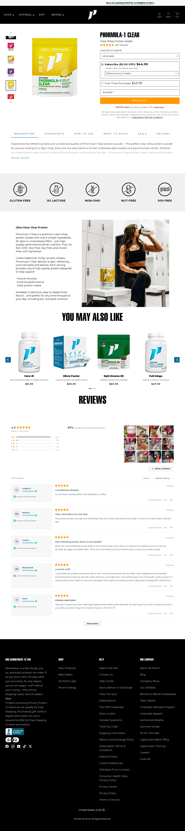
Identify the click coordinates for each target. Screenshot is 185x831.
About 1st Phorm (150, 668)
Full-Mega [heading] (155, 376)
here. (8, 698)
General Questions (110, 720)
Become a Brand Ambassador (158, 694)
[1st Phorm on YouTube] (18, 746)
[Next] (177, 360)
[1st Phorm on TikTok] (24, 746)
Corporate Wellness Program (157, 707)
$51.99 (29, 384)
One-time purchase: (123, 83)
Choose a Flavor (110, 50)
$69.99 (71, 384)
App (42, 14)
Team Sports (147, 700)
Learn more (159, 107)
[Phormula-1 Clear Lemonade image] (11, 85)
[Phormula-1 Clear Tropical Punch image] (11, 47)
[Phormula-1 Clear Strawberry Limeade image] (11, 98)
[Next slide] (10, 101)
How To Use (84, 134)
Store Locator (107, 713)
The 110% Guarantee (111, 707)
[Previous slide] (10, 33)
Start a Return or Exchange (115, 687)
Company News (149, 681)
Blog (143, 674)
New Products (67, 668)
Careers (144, 752)
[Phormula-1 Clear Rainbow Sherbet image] (11, 60)
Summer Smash (150, 726)
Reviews (164, 134)
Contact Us (106, 674)
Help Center (106, 681)
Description (24, 134)
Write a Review (164, 469)
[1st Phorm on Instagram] (12, 746)
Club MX (145, 759)
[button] (114, 45)
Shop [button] (8, 14)
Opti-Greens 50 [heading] (114, 376)
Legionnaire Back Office (154, 739)
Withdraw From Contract (114, 769)
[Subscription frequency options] (139, 73)
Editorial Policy (108, 756)
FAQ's (142, 134)
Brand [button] (57, 14)
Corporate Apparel (151, 713)
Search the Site (108, 668)
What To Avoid (115, 134)
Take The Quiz (108, 694)
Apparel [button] (25, 14)
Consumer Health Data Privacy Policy (113, 778)
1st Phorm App (67, 681)
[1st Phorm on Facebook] (7, 746)
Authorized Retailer (152, 720)
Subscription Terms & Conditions (147, 117)
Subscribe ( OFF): (126, 64)
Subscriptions (107, 700)
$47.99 (155, 384)
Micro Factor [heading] (71, 376)
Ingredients (54, 134)
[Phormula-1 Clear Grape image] (11, 73)
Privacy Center (108, 786)
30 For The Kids (149, 733)
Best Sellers (66, 674)
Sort (147, 478)
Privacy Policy (107, 793)
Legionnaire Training (152, 746)
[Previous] (8, 360)
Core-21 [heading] (29, 376)
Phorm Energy (67, 687)
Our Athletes (147, 687)
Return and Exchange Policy (116, 739)
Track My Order (108, 726)
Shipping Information (112, 733)
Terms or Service (109, 799)
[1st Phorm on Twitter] (30, 746)
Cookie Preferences (111, 763)
